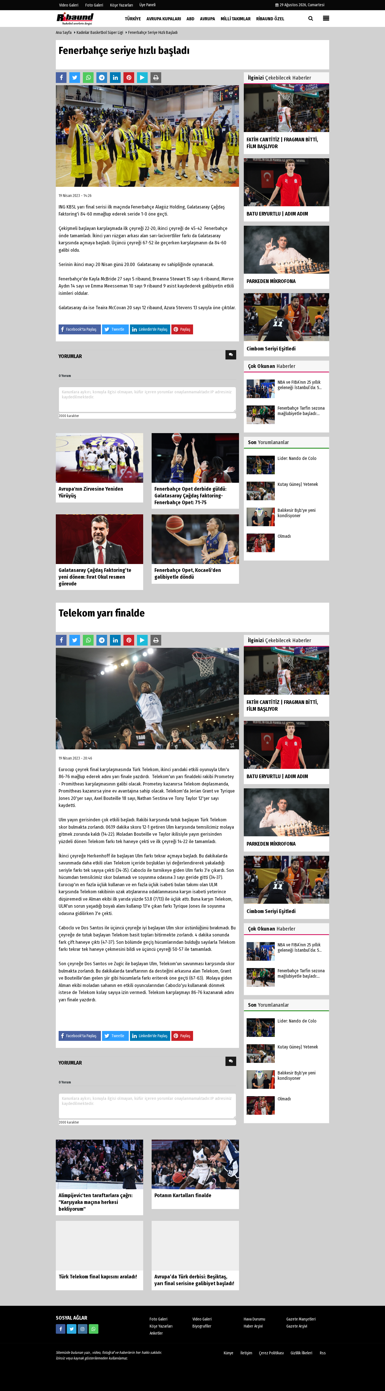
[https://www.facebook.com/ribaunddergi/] (60, 1329)
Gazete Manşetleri (301, 1319)
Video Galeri (202, 1319)
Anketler (156, 1333)
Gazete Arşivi (296, 1326)
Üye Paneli (148, 5)
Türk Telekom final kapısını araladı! (98, 1277)
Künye (228, 1353)
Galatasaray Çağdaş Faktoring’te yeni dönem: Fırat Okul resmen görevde (95, 577)
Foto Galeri (158, 1319)
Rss (323, 1353)
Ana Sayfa (64, 32)
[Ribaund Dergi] (84, 18)
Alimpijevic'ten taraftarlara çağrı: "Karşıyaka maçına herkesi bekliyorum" (95, 1202)
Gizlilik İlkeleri (301, 1353)
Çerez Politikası (271, 1353)
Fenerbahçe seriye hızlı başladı (153, 32)
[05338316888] (93, 1329)
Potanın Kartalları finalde (182, 1195)
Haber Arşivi (253, 1326)
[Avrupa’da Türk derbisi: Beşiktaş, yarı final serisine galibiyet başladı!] (195, 1245)
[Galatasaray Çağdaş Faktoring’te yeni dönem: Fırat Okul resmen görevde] (99, 539)
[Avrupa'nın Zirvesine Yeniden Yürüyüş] (99, 457)
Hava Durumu (254, 1319)
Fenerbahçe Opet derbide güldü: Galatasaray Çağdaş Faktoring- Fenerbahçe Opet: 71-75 (190, 496)
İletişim (246, 1353)
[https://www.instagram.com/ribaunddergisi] (82, 1329)
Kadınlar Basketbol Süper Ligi (100, 32)
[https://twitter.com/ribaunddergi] (71, 1329)
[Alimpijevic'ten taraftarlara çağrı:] (99, 1164)
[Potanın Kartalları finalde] (195, 1164)
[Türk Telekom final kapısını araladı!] (99, 1245)
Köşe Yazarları (161, 1326)
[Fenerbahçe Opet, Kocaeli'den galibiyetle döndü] (195, 539)
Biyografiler (202, 1326)
